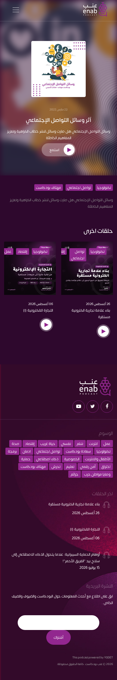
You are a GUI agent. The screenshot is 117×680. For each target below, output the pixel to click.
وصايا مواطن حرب (97, 474)
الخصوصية (71, 459)
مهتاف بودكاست (48, 187)
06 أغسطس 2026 (40, 304)
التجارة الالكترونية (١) (38, 310)
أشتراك (58, 637)
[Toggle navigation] (15, 9)
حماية (25, 459)
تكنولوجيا (104, 187)
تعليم (70, 466)
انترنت (93, 443)
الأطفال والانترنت (97, 459)
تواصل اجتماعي (79, 187)
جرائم (74, 474)
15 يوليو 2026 (89, 567)
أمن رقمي (88, 466)
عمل (7, 251)
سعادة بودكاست (78, 451)
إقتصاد (22, 251)
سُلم (80, 443)
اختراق (105, 466)
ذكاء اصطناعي (47, 459)
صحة (15, 443)
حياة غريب (47, 443)
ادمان (27, 451)
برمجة (12, 451)
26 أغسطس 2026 (98, 304)
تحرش (55, 466)
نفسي (66, 443)
